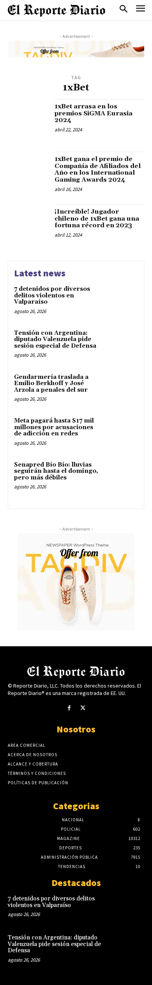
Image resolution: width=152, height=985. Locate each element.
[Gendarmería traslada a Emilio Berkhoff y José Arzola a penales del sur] (122, 389)
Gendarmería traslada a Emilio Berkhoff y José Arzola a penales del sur (51, 383)
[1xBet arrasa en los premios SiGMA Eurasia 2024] (28, 119)
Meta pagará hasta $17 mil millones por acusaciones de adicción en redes (54, 427)
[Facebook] (69, 708)
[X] (83, 708)
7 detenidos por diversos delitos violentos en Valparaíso (52, 295)
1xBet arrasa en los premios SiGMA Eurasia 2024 (94, 113)
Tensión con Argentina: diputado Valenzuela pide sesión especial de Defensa (55, 339)
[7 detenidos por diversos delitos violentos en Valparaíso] (122, 301)
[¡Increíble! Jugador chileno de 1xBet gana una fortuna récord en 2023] (28, 224)
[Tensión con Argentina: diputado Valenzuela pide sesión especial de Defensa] (122, 345)
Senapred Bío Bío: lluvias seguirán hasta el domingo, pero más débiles (56, 471)
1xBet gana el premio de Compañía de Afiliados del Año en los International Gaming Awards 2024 (98, 169)
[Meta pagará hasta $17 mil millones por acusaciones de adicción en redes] (122, 432)
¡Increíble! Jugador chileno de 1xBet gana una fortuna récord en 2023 (97, 218)
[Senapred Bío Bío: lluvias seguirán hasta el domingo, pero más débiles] (122, 476)
